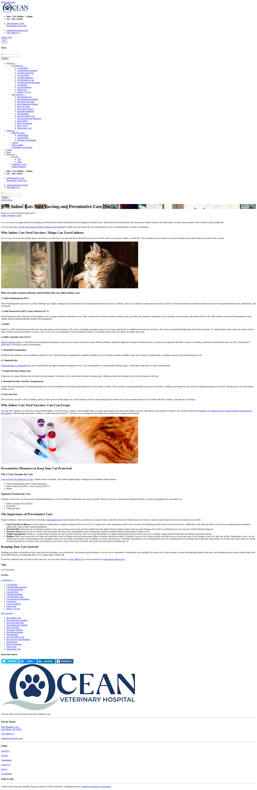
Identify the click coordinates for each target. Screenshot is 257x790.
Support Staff (22, 138)
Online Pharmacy (8, 2)
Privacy (4, 769)
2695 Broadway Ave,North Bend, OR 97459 (11, 728)
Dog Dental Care (24, 97)
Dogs (19, 162)
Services (10, 63)
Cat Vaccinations (24, 87)
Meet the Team (18, 133)
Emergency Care (19, 164)
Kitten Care (22, 90)
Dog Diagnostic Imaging (27, 99)
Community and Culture (22, 147)
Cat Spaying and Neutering (28, 82)
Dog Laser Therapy (25, 109)
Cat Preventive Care (25, 80)
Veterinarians (22, 135)
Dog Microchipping (25, 111)
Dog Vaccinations (24, 123)
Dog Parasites (23, 114)
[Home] (14, 12)
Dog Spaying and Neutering (29, 118)
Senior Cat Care (24, 92)
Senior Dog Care (24, 128)
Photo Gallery (18, 145)
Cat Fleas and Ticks (25, 73)
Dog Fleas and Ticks (26, 102)
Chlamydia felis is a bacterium (14, 365)
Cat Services (17, 65)
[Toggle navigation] (4, 41)
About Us (10, 130)
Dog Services (18, 94)
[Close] (2, 53)
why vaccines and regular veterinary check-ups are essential (39, 227)
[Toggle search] (2, 192)
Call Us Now (6, 37)
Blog (8, 152)
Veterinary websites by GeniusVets (96, 786)
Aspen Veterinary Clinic (11, 215)
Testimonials (6, 760)
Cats (19, 159)
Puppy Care (22, 126)
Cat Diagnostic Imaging (27, 70)
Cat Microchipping (25, 78)
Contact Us (6, 765)
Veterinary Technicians (26, 140)
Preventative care (53, 520)
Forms (9, 150)
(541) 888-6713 (13, 33)
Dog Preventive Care (26, 116)
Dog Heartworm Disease (27, 104)
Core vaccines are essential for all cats (17, 479)
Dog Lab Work (23, 106)
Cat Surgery (22, 85)
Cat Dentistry (22, 68)
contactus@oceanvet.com (17, 30)
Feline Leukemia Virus (10, 342)
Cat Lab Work (23, 75)
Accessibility (6, 774)
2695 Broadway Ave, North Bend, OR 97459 (16, 24)
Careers (15, 142)
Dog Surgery (22, 121)
